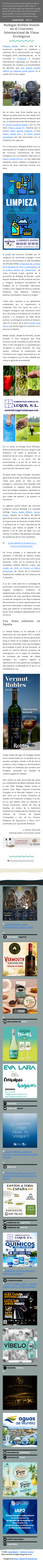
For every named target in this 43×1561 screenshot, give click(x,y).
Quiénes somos (26, 1552)
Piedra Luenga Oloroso (13, 159)
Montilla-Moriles (27, 860)
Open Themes (19, 1559)
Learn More (18, 20)
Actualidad (15, 860)
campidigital (12, 1552)
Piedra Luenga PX (16, 128)
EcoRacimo (21, 58)
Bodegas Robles (10, 46)
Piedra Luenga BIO (12, 134)
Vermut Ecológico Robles (17, 124)
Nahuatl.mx (32, 1559)
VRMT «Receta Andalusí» (21, 131)
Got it (29, 20)
